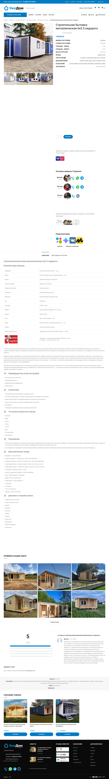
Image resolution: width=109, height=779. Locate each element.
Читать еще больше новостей (38, 768)
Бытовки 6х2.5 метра (43, 20)
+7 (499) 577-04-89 (16, 756)
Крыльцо (93, 762)
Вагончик (97, 57)
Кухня (86, 60)
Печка (103, 60)
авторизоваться (30, 670)
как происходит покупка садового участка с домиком (44, 749)
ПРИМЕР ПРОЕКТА (91, 222)
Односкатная (101, 55)
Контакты (6, 761)
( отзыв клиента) (67, 33)
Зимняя (76, 63)
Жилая (85, 63)
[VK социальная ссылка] (59, 1)
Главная (6, 20)
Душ (90, 60)
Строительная (90, 57)
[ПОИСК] (75, 8)
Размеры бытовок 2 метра (86, 681)
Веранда (92, 750)
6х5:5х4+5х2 (56, 685)
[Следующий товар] (104, 20)
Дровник (92, 765)
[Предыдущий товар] (101, 20)
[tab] (45, 254)
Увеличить (36, 564)
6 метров (102, 40)
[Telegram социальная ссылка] (62, 1)
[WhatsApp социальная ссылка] (57, 1)
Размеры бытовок (20, 20)
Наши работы (14, 761)
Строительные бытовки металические (57, 683)
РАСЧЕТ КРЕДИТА (75, 158)
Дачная (71, 63)
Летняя (81, 63)
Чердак (92, 747)
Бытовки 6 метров (31, 20)
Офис (103, 63)
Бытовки (12, 20)
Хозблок (102, 57)
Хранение (90, 63)
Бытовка (83, 57)
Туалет (94, 60)
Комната (98, 60)
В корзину (68, 136)
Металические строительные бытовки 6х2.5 (54, 681)
